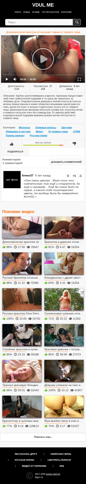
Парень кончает (15, 135)
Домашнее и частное (18, 131)
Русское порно (38, 135)
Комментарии (11, 159)
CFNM (76, 131)
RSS (62, 466)
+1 (74, 175)
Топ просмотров (50, 12)
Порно (18, 12)
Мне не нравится (74, 143)
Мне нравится (11, 143)
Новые (26, 12)
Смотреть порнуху (59, 460)
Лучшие (36, 12)
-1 (80, 175)
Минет (39, 131)
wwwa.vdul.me (53, 474)
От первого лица (58, 131)
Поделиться (15, 151)
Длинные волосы (45, 127)
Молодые (24, 127)
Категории (66, 12)
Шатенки (66, 127)
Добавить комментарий (66, 162)
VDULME (43, 5)
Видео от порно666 (34, 466)
